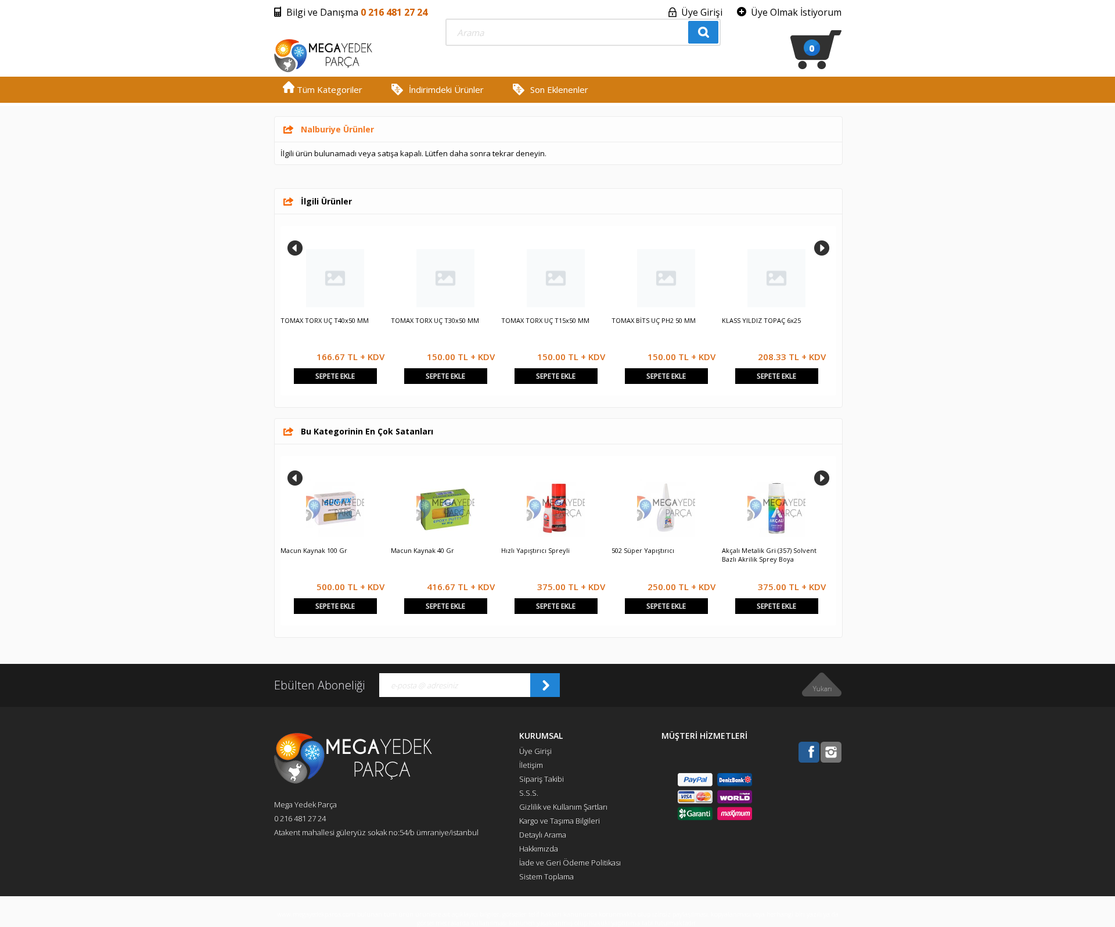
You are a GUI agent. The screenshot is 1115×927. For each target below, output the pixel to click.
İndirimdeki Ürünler (446, 89)
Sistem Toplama (546, 876)
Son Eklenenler (559, 89)
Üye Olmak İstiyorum (796, 12)
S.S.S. (528, 793)
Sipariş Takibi (541, 779)
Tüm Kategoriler (328, 89)
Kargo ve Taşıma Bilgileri (559, 820)
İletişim (531, 765)
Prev (295, 248)
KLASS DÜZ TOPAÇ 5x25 (316, 320)
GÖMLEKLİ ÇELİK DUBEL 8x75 (545, 320)
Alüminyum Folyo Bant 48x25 (325, 550)
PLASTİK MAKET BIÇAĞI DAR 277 (660, 320)
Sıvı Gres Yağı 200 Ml (753, 550)
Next (821, 248)
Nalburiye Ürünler (337, 129)
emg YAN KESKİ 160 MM (758, 320)
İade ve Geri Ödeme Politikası (570, 862)
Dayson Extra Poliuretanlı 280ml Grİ (556, 550)
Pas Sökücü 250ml (418, 550)
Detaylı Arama (542, 834)
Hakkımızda (538, 848)
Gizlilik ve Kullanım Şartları (563, 807)
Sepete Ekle (335, 376)
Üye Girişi (701, 12)
